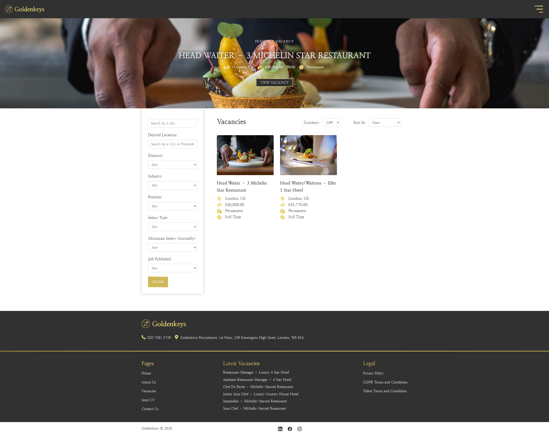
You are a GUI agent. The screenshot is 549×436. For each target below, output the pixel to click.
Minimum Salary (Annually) (171, 238)
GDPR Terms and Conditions (385, 382)
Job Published (159, 259)
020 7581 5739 (159, 338)
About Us (149, 382)
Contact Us (150, 409)
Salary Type (157, 217)
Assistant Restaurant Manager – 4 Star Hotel (257, 380)
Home (146, 373)
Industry (155, 176)
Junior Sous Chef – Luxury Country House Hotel (260, 394)
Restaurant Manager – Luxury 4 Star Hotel (256, 372)
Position (154, 197)
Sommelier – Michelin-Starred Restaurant (255, 401)
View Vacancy (274, 82)
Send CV (148, 400)
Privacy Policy (373, 373)
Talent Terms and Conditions (385, 391)
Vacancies (149, 391)
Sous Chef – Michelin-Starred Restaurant (254, 408)
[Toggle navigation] (539, 9)
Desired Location (162, 135)
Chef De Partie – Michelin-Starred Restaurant (258, 387)
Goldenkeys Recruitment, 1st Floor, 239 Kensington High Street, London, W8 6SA (242, 338)
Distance (155, 155)
